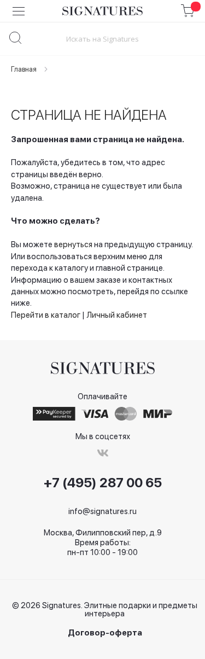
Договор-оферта (105, 633)
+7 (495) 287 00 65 (103, 483)
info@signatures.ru (102, 511)
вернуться (73, 244)
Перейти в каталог (45, 315)
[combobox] (102, 39)
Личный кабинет (116, 315)
